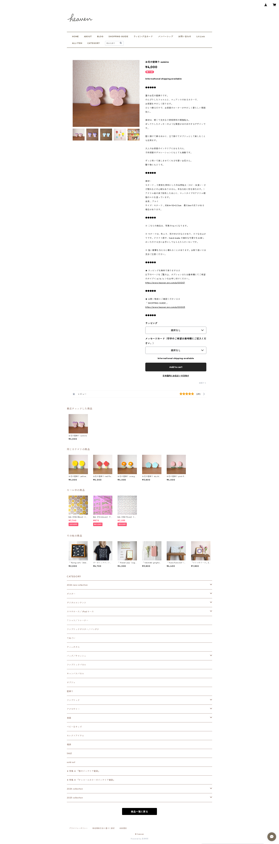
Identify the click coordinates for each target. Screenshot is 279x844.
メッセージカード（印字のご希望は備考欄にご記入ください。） (175, 341)
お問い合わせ (184, 36)
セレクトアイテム (75, 735)
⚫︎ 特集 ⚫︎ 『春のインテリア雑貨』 (83, 771)
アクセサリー (73, 709)
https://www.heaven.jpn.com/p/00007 (165, 282)
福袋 (69, 744)
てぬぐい (71, 638)
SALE (69, 753)
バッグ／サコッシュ (76, 656)
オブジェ (71, 682)
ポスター (71, 593)
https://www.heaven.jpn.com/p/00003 (165, 307)
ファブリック (73, 700)
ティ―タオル (73, 647)
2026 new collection (77, 585)
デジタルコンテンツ (76, 602)
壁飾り (70, 691)
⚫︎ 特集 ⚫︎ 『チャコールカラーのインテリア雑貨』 (91, 780)
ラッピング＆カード (143, 36)
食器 (69, 718)
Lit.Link (200, 36)
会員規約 (123, 828)
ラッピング (151, 323)
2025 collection (75, 797)
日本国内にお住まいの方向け (176, 375)
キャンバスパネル (75, 673)
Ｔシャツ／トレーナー (77, 620)
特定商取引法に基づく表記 (103, 828)
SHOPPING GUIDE (118, 36)
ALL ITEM (77, 43)
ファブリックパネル (76, 664)
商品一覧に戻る (139, 811)
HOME (75, 36)
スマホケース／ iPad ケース (80, 611)
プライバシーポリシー (78, 828)
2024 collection (75, 788)
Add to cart (175, 367)
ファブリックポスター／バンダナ (83, 629)
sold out (71, 762)
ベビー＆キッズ (74, 726)
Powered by (136, 839)
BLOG (100, 36)
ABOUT (88, 36)
